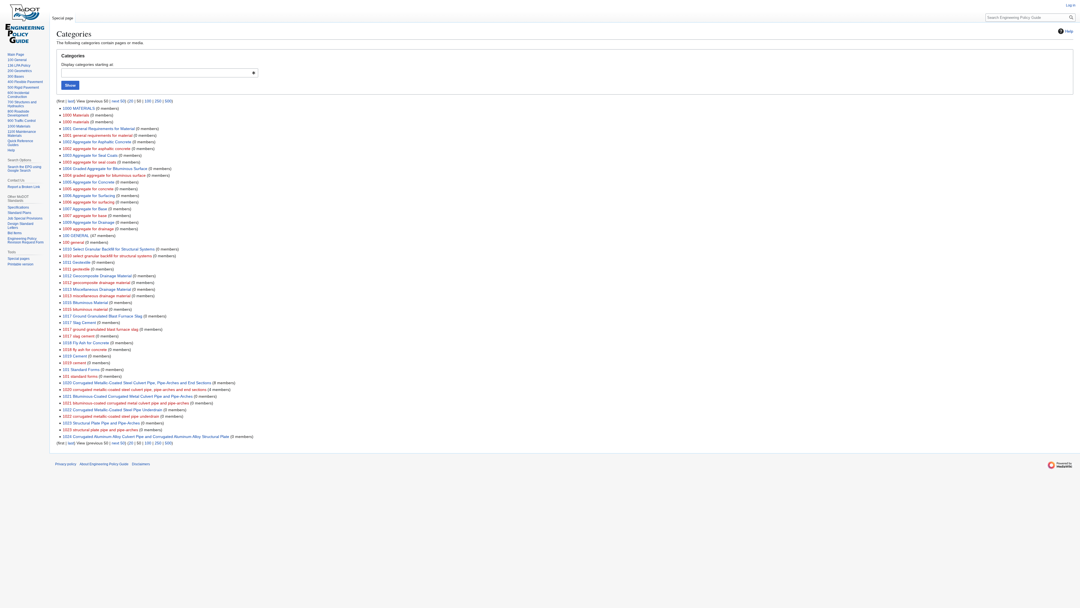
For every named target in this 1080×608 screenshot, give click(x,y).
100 (148, 101)
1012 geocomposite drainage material (96, 282)
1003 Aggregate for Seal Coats (90, 155)
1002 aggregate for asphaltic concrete (96, 148)
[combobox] (159, 72)
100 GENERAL (76, 235)
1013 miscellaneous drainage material (96, 296)
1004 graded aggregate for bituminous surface (104, 175)
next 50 (118, 101)
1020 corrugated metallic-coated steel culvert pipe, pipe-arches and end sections (134, 389)
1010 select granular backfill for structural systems (107, 256)
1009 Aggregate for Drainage (88, 222)
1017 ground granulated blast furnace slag (100, 329)
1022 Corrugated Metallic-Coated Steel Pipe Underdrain (112, 410)
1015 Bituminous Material (85, 302)
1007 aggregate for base (85, 215)
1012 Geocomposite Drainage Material (97, 276)
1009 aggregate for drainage (88, 229)
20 (131, 101)
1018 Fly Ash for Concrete (86, 343)
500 (168, 101)
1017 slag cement (78, 336)
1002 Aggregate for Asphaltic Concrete (97, 142)
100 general (73, 242)
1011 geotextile (76, 269)
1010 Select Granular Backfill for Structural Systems (109, 249)
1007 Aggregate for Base (85, 209)
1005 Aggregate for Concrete (88, 182)
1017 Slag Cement (79, 322)
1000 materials (76, 122)
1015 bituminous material (85, 309)
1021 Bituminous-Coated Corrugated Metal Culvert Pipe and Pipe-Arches (128, 396)
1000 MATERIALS (79, 108)
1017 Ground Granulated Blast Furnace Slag (102, 316)
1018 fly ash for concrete (85, 349)
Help (1069, 31)
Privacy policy (65, 464)
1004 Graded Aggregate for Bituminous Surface (105, 168)
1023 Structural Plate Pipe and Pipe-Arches (101, 423)
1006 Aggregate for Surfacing (89, 195)
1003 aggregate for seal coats (89, 162)
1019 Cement (75, 356)
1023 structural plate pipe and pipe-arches (100, 430)
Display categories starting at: (87, 64)
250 (158, 101)
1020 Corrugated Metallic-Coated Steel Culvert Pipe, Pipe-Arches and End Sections (137, 383)
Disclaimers (141, 464)
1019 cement (74, 363)
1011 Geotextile (77, 262)
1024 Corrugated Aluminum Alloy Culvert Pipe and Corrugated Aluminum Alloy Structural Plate (146, 436)
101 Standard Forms (81, 369)
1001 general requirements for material (97, 135)
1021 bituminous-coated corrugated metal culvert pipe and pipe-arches (126, 403)
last (71, 101)
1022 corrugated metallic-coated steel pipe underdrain (111, 416)
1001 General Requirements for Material (99, 128)
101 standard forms (80, 376)
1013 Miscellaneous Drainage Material (97, 289)
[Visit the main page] (24, 22)
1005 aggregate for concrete (88, 189)
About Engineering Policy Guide (104, 464)
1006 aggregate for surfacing (88, 202)
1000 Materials (76, 115)
